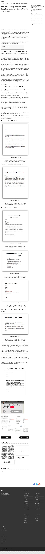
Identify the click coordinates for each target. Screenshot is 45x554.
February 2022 (37, 501)
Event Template (3, 532)
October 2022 (37, 493)
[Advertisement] (15, 21)
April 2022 (36, 499)
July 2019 (25, 518)
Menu (3, 1)
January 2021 (37, 505)
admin (3, 11)
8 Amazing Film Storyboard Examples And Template (7, 462)
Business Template (4, 530)
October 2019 (37, 514)
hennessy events (9, 548)
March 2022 (26, 501)
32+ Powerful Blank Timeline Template (20, 458)
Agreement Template (4, 528)
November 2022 (26, 493)
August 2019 (37, 516)
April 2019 (36, 520)
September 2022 (26, 495)
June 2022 (36, 497)
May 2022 (25, 499)
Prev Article (6, 437)
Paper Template (3, 541)
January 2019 (26, 522)
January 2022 (26, 503)
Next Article (24, 437)
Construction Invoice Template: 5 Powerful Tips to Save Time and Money (36, 10)
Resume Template (3, 543)
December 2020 (26, 507)
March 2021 (37, 503)
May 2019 (25, 520)
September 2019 (26, 516)
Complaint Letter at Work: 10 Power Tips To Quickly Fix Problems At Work (37, 20)
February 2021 (26, 505)
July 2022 (25, 497)
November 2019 (26, 514)
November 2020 (37, 507)
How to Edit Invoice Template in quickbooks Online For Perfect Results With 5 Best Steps (37, 6)
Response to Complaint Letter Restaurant (12, 207)
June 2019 (36, 518)
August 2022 (37, 495)
